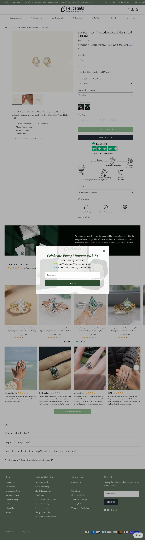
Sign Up (73, 283)
